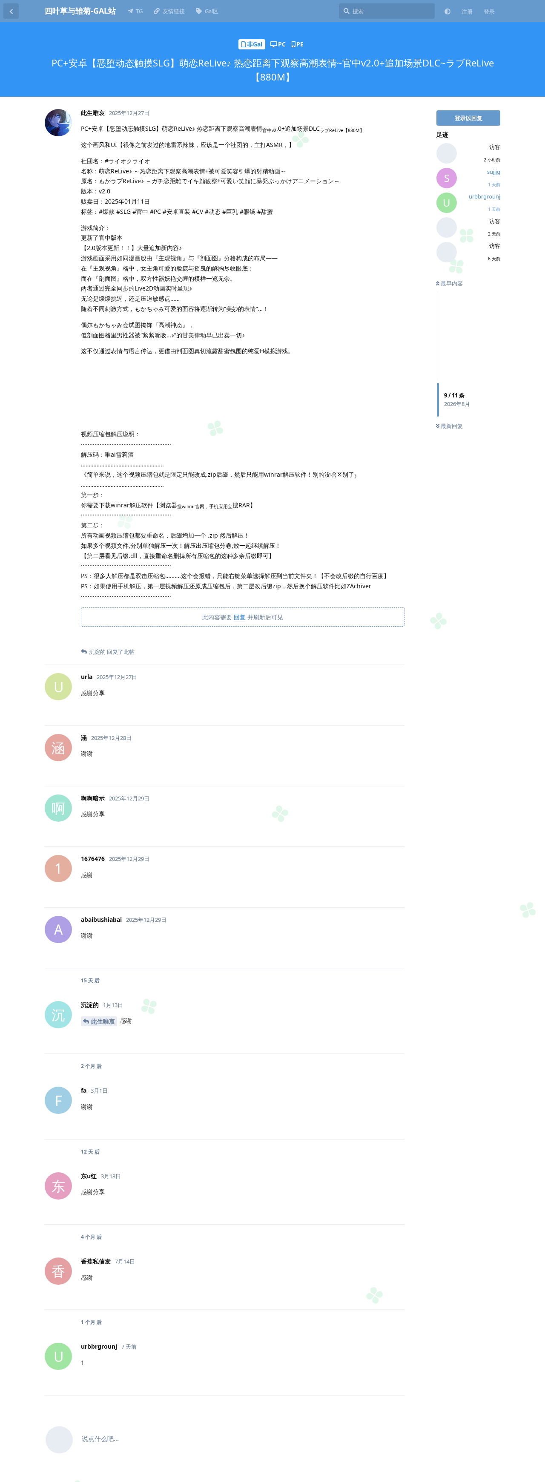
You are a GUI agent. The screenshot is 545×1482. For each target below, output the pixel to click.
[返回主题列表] (11, 11)
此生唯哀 (103, 1021)
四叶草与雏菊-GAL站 (80, 11)
